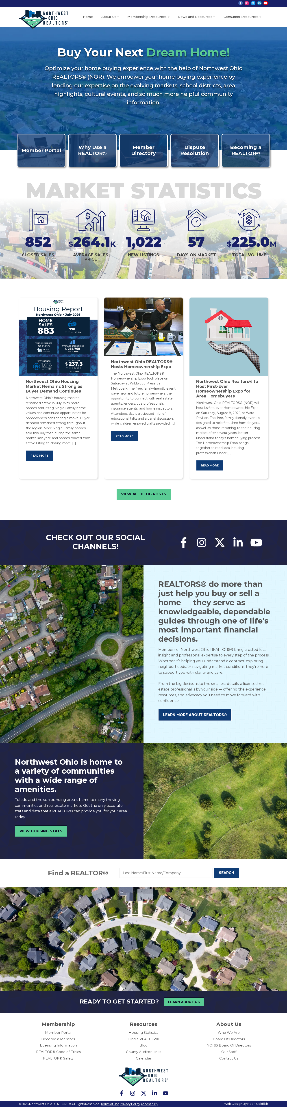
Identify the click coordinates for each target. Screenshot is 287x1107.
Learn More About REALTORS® (195, 715)
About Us (108, 17)
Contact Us (228, 1058)
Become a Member (58, 1039)
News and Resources (195, 17)
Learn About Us (184, 1002)
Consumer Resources (241, 17)
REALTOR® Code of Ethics (58, 1052)
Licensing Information (58, 1045)
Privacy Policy (130, 1104)
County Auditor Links (143, 1052)
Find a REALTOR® (78, 873)
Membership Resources (147, 17)
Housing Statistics (143, 1032)
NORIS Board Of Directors (229, 1045)
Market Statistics (144, 190)
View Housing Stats (41, 831)
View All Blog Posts (143, 494)
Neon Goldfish (257, 1103)
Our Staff (228, 1052)
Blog (143, 1045)
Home (88, 17)
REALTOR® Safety (58, 1058)
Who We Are (229, 1032)
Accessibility (149, 1104)
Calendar (143, 1058)
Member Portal (58, 1032)
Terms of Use (110, 1104)
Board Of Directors (229, 1039)
